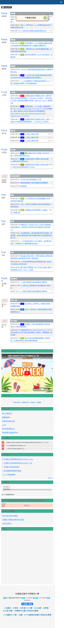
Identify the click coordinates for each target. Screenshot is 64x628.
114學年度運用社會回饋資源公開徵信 (33, 282)
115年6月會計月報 (31, 137)
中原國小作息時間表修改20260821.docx (18, 459)
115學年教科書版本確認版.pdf (15, 448)
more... (50, 477)
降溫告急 (23, 186)
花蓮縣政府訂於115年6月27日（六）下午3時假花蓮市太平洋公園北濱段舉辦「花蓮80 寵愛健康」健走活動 (31, 332)
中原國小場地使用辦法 (12, 467)
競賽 (3, 197)
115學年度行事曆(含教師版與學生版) (33, 31)
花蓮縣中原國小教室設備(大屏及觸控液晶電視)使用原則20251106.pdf (27, 442)
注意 (22, 164)
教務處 (4, 16)
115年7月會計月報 (31, 134)
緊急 (22, 95)
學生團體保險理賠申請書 (12, 470)
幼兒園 (4, 152)
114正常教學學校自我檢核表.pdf (16, 445)
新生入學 (14, 300)
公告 (22, 75)
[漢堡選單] (61, 2)
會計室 (4, 133)
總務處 (4, 68)
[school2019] (27, 488)
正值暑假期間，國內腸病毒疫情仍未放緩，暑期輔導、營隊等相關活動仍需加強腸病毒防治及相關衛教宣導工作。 (31, 235)
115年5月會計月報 (31, 140)
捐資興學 (14, 279)
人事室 (4, 95)
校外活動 (14, 321)
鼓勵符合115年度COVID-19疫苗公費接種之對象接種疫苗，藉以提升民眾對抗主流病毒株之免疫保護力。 (31, 227)
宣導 (3, 224)
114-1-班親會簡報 (8, 474)
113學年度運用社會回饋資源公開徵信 (33, 291)
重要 (22, 153)
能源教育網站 (15, 176)
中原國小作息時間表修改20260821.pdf (18, 463)
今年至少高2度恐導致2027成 (30, 179)
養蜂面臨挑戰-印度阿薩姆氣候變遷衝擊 (34, 182)
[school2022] (27, 489)
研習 (3, 255)
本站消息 (7, 7)
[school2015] (27, 486)
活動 (22, 43)
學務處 (4, 42)
